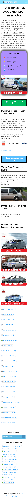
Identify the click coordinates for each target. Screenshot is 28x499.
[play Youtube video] (14, 194)
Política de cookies (16, 495)
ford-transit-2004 (6, 150)
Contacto (11, 497)
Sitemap (17, 497)
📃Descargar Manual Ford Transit (14, 103)
